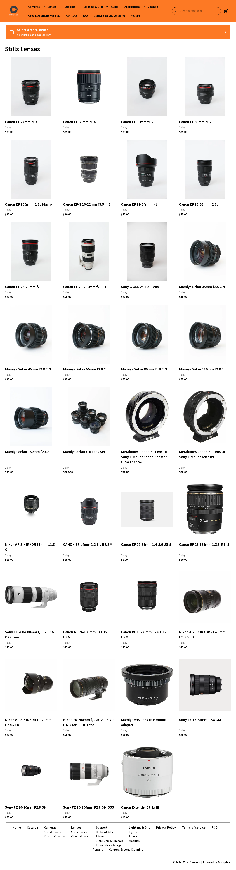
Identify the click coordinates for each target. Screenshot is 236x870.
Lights (133, 832)
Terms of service (194, 827)
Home (17, 827)
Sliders (100, 836)
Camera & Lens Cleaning (126, 849)
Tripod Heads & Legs (108, 845)
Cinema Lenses (80, 836)
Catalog (32, 827)
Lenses (76, 827)
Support (101, 827)
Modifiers (135, 841)
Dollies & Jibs (104, 832)
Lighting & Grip (139, 827)
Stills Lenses (79, 832)
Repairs (98, 849)
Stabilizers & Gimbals (109, 841)
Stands (133, 836)
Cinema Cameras (54, 836)
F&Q (214, 827)
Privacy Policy (166, 827)
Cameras (50, 827)
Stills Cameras (53, 832)
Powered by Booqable (216, 862)
